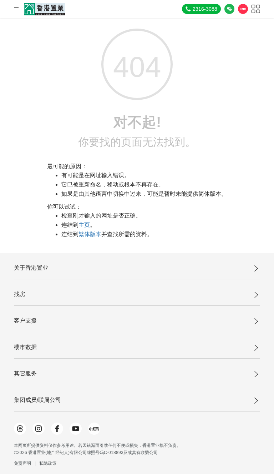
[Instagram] (38, 429)
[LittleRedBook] (94, 429)
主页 (84, 225)
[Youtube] (76, 429)
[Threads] (20, 429)
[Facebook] (57, 429)
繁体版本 (89, 234)
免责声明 (22, 463)
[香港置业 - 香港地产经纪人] (44, 9)
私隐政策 (47, 463)
